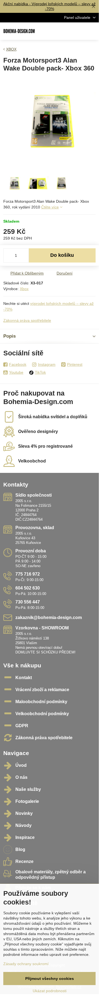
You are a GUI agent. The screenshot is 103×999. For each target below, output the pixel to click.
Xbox (24, 289)
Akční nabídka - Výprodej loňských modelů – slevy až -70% (49, 6)
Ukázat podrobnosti (49, 991)
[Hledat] (66, 31)
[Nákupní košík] (79, 31)
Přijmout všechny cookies (49, 978)
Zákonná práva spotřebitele (27, 320)
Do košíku (62, 255)
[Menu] (92, 31)
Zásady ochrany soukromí (26, 964)
